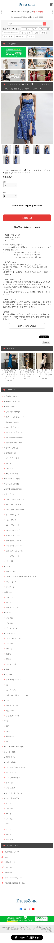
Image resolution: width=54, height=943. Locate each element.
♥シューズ (8, 613)
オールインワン (12, 608)
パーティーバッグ (13, 705)
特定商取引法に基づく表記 (15, 883)
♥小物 (6, 721)
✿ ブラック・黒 (12, 474)
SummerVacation (11, 33)
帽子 (8, 726)
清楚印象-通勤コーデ (14, 443)
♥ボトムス (8, 592)
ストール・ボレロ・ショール (17, 695)
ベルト (8, 731)
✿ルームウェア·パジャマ (13, 793)
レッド (8, 834)
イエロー (9, 829)
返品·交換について (12, 852)
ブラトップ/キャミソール (15, 767)
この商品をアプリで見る (26, 326)
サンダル (9, 623)
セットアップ (11, 520)
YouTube (8, 867)
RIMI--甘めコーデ (12, 427)
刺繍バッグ (10, 711)
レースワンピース (13, 515)
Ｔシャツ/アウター (13, 778)
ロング (8, 463)
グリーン (9, 839)
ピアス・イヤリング (14, 638)
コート (8, 685)
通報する (46, 342)
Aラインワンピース (13, 535)
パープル (9, 819)
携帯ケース (10, 736)
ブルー (8, 824)
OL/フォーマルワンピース (16, 510)
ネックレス (10, 643)
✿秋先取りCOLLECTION (13, 489)
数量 (4, 192)
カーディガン (11, 690)
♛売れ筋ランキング (11, 396)
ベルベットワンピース (14, 530)
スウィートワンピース (14, 546)
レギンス (9, 783)
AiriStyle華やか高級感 (14, 437)
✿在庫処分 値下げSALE (12, 401)
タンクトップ (11, 772)
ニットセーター (12, 582)
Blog (6, 857)
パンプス (9, 618)
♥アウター (8, 675)
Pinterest (8, 872)
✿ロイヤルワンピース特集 (14, 747)
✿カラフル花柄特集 (11, 484)
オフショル (26, 33)
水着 (43, 33)
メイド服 (9, 561)
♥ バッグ (7, 700)
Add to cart (27, 217)
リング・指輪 (11, 664)
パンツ (8, 602)
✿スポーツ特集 (10, 762)
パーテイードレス (13, 458)
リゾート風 (44, 29)
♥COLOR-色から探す (11, 798)
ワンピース (20, 37)
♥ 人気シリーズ (10, 406)
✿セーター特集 (10, 752)
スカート (9, 597)
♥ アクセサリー (10, 633)
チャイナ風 (8, 37)
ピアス (31, 37)
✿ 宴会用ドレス (10, 453)
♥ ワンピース (9, 494)
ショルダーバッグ (13, 716)
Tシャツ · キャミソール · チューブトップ (21, 577)
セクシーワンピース (13, 504)
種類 (4, 182)
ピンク (8, 803)
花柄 (36, 33)
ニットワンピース (13, 525)
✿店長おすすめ (10, 757)
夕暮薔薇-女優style (13, 412)
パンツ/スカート (12, 788)
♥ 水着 (6, 669)
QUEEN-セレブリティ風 (15, 417)
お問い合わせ (10, 862)
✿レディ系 (10, 587)
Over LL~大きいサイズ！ (15, 499)
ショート (9, 468)
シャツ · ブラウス (12, 571)
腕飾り (8, 654)
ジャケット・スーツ (13, 680)
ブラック (9, 808)
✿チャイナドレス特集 (12, 479)
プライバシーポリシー (13, 878)
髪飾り (8, 659)
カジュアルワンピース (14, 551)
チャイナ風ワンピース (14, 541)
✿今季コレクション (11, 448)
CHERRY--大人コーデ (14, 432)
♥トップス (8, 566)
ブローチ (9, 649)
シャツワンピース (13, 556)
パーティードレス (29, 29)
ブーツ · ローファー (13, 628)
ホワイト (9, 814)
